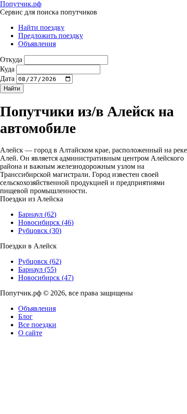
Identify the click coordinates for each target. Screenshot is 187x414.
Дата (7, 78)
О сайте (30, 333)
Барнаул (37, 214)
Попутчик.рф (20, 4)
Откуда (11, 59)
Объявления (37, 44)
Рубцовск (39, 230)
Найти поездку (41, 27)
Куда (7, 69)
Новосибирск (46, 222)
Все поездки (37, 324)
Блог (25, 316)
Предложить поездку (50, 35)
